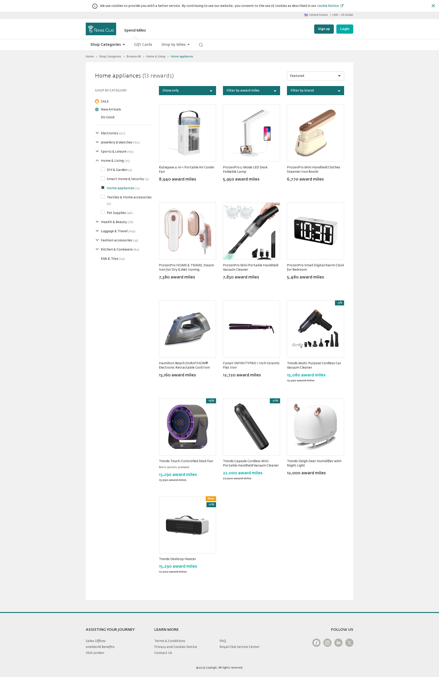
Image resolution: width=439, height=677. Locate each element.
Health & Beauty (117, 222)
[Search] (201, 45)
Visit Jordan (95, 653)
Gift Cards (143, 45)
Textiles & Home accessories (129, 200)
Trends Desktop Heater (177, 559)
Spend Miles (135, 30)
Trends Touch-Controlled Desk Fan (186, 461)
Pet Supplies (120, 213)
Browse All (134, 56)
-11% (211, 504)
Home (90, 56)
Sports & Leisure (117, 151)
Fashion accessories (119, 240)
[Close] (433, 6)
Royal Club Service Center (240, 647)
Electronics (113, 133)
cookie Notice (328, 6)
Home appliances (123, 188)
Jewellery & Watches (120, 142)
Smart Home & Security (128, 179)
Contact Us (163, 653)
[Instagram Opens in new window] (327, 643)
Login (344, 29)
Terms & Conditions (169, 641)
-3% (339, 303)
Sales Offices (96, 641)
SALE (105, 101)
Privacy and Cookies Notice (175, 647)
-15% (211, 400)
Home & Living (155, 56)
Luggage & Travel (118, 231)
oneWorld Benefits (100, 647)
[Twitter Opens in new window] (349, 643)
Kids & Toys (113, 258)
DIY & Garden (119, 170)
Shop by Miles (173, 45)
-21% (275, 400)
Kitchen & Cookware (120, 249)
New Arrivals (111, 109)
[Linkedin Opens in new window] (338, 643)
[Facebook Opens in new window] (316, 643)
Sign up (324, 29)
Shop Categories (105, 45)
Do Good (107, 117)
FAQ (223, 641)
